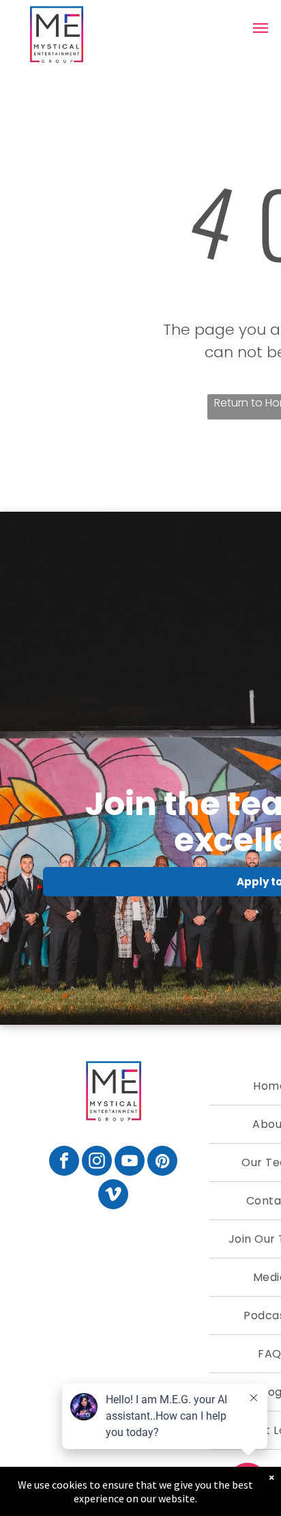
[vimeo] (113, 1196)
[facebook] (64, 1162)
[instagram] (97, 1162)
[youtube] (130, 1162)
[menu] (260, 28)
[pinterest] (162, 1162)
